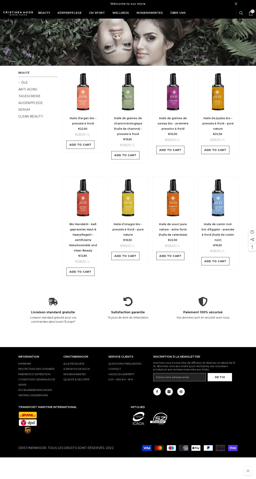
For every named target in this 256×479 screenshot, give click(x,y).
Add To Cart (80, 144)
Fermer (236, 3)
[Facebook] (157, 391)
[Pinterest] (181, 391)
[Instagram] (169, 391)
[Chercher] (241, 13)
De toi (220, 377)
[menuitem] (38, 82)
